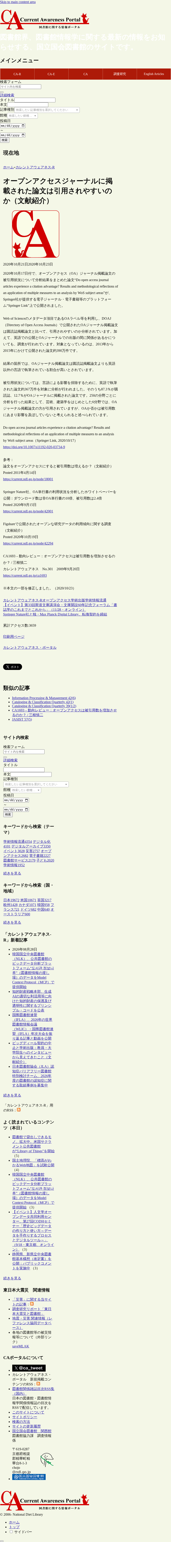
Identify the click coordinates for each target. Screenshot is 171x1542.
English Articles (154, 74)
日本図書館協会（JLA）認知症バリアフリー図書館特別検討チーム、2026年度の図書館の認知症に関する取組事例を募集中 (33, 1076)
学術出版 (78, 600)
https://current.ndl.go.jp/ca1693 (25, 575)
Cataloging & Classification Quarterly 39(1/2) (44, 706)
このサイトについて (28, 1412)
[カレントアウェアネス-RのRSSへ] (18, 1110)
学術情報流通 (95, 600)
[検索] (2, 92)
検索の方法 (21, 1422)
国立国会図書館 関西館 (31, 1431)
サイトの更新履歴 (26, 1426)
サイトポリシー (24, 1417)
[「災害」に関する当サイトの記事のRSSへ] (32, 1304)
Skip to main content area (18, 2)
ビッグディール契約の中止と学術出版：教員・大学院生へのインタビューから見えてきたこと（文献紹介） (31, 1052)
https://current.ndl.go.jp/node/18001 (28, 479)
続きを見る (12, 873)
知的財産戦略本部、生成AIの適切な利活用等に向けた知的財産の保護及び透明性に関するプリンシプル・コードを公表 (32, 1001)
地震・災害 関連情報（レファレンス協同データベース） (32, 1323)
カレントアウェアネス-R (22, 600)
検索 (5, 140)
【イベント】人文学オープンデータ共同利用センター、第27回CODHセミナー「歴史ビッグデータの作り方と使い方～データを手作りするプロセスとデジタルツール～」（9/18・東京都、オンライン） (33, 1230)
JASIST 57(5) (22, 719)
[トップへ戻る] (2, 1541)
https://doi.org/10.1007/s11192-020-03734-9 (34, 447)
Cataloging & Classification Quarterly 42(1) (42, 702)
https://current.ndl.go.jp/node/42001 (28, 511)
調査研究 (120, 74)
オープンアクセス (56, 600)
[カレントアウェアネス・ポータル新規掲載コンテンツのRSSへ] (38, 1384)
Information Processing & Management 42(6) (44, 698)
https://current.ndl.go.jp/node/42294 (28, 543)
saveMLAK (20, 1346)
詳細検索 (7, 95)
